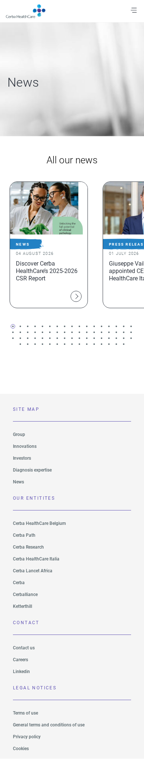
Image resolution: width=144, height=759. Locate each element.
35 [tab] (13, 338)
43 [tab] (72, 338)
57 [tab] (57, 344)
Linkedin (21, 671)
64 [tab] (109, 344)
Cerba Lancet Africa (32, 570)
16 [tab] (123, 326)
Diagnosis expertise (32, 470)
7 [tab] (57, 326)
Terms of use (25, 713)
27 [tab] (79, 332)
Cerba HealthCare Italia (36, 559)
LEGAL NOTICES (34, 687)
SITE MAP (26, 409)
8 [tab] (64, 326)
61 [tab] (87, 344)
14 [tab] (109, 326)
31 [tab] (109, 332)
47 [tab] (101, 338)
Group (19, 434)
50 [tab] (123, 338)
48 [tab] (109, 338)
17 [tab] (131, 326)
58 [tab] (64, 344)
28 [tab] (87, 332)
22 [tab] (42, 332)
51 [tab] (131, 338)
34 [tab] (131, 332)
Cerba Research (28, 547)
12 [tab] (94, 326)
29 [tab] (94, 332)
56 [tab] (50, 344)
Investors (22, 458)
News (18, 482)
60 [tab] (79, 344)
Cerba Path (24, 535)
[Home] (30, 11)
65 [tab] (116, 344)
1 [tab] (13, 326)
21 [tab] (35, 332)
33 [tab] (123, 332)
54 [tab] (35, 344)
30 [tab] (101, 332)
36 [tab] (20, 338)
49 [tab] (116, 338)
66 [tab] (123, 344)
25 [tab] (64, 332)
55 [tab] (42, 344)
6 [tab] (50, 326)
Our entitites (34, 498)
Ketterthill (22, 606)
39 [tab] (42, 338)
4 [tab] (35, 326)
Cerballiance (25, 594)
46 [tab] (94, 338)
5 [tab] (42, 326)
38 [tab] (35, 338)
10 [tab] (79, 326)
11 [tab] (87, 326)
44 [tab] (79, 338)
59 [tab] (72, 344)
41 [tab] (57, 338)
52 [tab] (20, 344)
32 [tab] (116, 332)
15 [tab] (116, 326)
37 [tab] (27, 338)
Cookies (21, 748)
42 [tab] (64, 338)
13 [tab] (101, 326)
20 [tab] (27, 332)
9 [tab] (72, 326)
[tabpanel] (48, 245)
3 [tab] (27, 326)
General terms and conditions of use (49, 725)
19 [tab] (20, 332)
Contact (26, 622)
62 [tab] (94, 344)
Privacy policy (27, 736)
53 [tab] (27, 344)
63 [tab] (101, 344)
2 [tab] (20, 326)
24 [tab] (57, 332)
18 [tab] (13, 332)
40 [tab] (50, 338)
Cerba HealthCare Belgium (39, 523)
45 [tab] (87, 338)
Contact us (24, 647)
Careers (20, 659)
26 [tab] (72, 332)
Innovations (25, 446)
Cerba (19, 582)
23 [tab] (50, 332)
